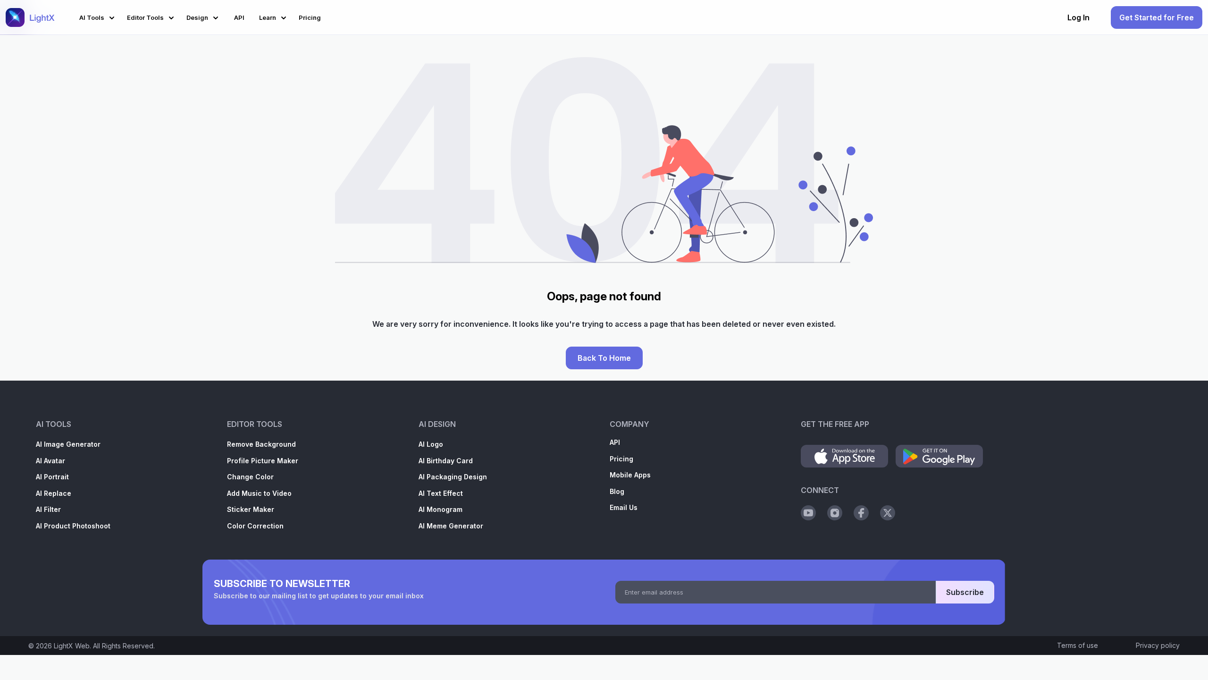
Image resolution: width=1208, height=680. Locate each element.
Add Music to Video (259, 493)
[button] (98, 16)
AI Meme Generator (451, 526)
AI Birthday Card (446, 461)
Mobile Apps (630, 475)
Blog (617, 491)
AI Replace (53, 493)
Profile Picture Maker (262, 461)
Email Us (624, 507)
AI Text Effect (441, 493)
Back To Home (604, 358)
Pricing (621, 459)
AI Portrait (52, 477)
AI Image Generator (68, 444)
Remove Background (261, 444)
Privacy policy (1158, 645)
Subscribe (965, 592)
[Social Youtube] (808, 512)
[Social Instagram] (834, 512)
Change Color (250, 477)
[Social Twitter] (887, 512)
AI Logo (431, 444)
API (615, 442)
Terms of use (1077, 645)
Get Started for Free (1156, 17)
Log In (1078, 17)
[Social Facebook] (861, 512)
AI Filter (48, 509)
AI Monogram (440, 509)
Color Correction (255, 526)
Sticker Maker (250, 509)
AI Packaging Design (453, 477)
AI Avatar (50, 461)
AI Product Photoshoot (73, 526)
